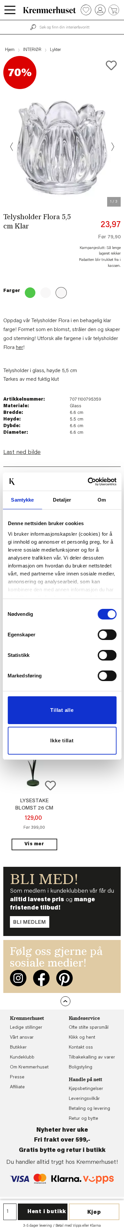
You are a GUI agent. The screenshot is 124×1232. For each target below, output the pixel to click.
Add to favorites (111, 65)
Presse (17, 1077)
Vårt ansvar (22, 1037)
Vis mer (34, 844)
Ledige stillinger (26, 1027)
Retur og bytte (83, 1118)
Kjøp (94, 1212)
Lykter (55, 50)
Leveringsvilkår (84, 1099)
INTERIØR (32, 50)
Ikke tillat (61, 740)
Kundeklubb (22, 1057)
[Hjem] (49, 10)
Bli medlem (29, 922)
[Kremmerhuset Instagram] (18, 978)
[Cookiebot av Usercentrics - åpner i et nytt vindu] (88, 481)
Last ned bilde (22, 453)
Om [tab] (102, 500)
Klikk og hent (82, 1037)
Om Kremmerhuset (29, 1067)
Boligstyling (80, 1067)
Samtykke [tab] (22, 500)
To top (65, 1001)
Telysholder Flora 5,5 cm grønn (28, 290)
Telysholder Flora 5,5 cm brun (43, 290)
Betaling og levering (89, 1109)
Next (112, 146)
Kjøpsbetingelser (86, 1089)
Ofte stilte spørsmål (88, 1027)
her (19, 347)
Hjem (10, 50)
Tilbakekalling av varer (92, 1057)
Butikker (18, 1047)
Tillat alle (61, 710)
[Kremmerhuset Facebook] (41, 978)
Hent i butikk (46, 1211)
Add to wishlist (50, 785)
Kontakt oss (81, 1047)
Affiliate (17, 1087)
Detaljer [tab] (62, 500)
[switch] (107, 634)
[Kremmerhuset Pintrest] (64, 978)
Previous (12, 146)
